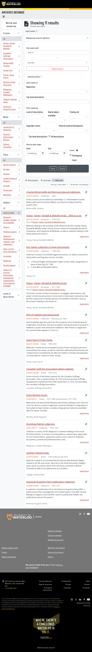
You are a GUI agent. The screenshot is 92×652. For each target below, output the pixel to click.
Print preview (32, 180)
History (11, 228)
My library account (56, 540)
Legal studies (11, 213)
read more (84, 236)
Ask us (50, 557)
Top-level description (35, 97)
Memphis (11, 195)
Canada (11, 186)
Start (28, 148)
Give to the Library (55, 552)
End (49, 148)
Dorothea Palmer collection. (40, 424)
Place (5, 154)
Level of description (8, 295)
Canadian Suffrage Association (11, 56)
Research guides (55, 531)
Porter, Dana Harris (11, 76)
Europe (11, 170)
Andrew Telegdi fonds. (37, 453)
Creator (6, 33)
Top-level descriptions (38, 136)
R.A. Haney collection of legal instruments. (48, 247)
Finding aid (74, 112)
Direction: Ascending (79, 184)
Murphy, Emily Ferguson (11, 83)
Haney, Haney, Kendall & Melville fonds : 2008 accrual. (54, 215)
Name (5, 117)
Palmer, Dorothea (11, 145)
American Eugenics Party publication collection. (50, 481)
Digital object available (53, 114)
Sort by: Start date (58, 184)
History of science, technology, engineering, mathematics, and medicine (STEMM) (11, 278)
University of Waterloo (11, 128)
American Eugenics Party (11, 108)
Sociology (11, 257)
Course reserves (55, 535)
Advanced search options (38, 38)
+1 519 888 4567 (10, 588)
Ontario (11, 174)
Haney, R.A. (11, 71)
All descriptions (57, 136)
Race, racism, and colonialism (11, 250)
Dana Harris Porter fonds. (39, 340)
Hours (4, 552)
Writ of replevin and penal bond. (42, 314)
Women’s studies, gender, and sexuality (11, 220)
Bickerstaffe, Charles (11, 64)
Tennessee (11, 191)
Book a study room (10, 548)
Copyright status (33, 125)
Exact (74, 160)
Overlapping (77, 155)
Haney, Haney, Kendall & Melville (11, 46)
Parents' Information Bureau (11, 137)
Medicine (11, 261)
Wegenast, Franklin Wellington (11, 92)
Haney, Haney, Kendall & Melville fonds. (49, 222)
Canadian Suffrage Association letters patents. (50, 369)
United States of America (11, 179)
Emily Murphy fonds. (37, 395)
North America (11, 165)
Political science (11, 232)
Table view (59, 180)
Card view (47, 180)
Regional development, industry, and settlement (11, 240)
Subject (6, 202)
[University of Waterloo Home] (11, 4)
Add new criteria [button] (34, 76)
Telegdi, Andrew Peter (11, 100)
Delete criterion (57, 69)
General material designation (71, 125)
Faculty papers (11, 266)
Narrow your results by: (11, 24)
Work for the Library (56, 548)
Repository (30, 86)
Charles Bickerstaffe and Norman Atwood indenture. (53, 192)
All (4, 38)
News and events (9, 557)
